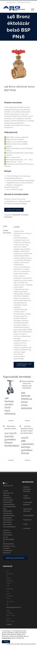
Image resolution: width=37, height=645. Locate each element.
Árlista (25, 524)
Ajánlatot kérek (14, 210)
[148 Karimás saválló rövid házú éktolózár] (10, 387)
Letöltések (26, 528)
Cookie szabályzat (26, 497)
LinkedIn (9, 624)
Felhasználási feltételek (27, 503)
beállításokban (6, 638)
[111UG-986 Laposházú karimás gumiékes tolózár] (27, 429)
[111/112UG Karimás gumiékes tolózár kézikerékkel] (10, 427)
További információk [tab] (7, 232)
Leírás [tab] (5, 226)
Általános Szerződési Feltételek (26, 489)
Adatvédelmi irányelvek (27, 510)
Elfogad (6, 641)
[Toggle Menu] (32, 9)
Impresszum (27, 520)
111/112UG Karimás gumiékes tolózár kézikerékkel (12, 439)
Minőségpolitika (28, 515)
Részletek (11, 420)
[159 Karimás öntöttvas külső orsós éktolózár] (27, 384)
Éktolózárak (16, 215)
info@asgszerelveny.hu (24, 2)
